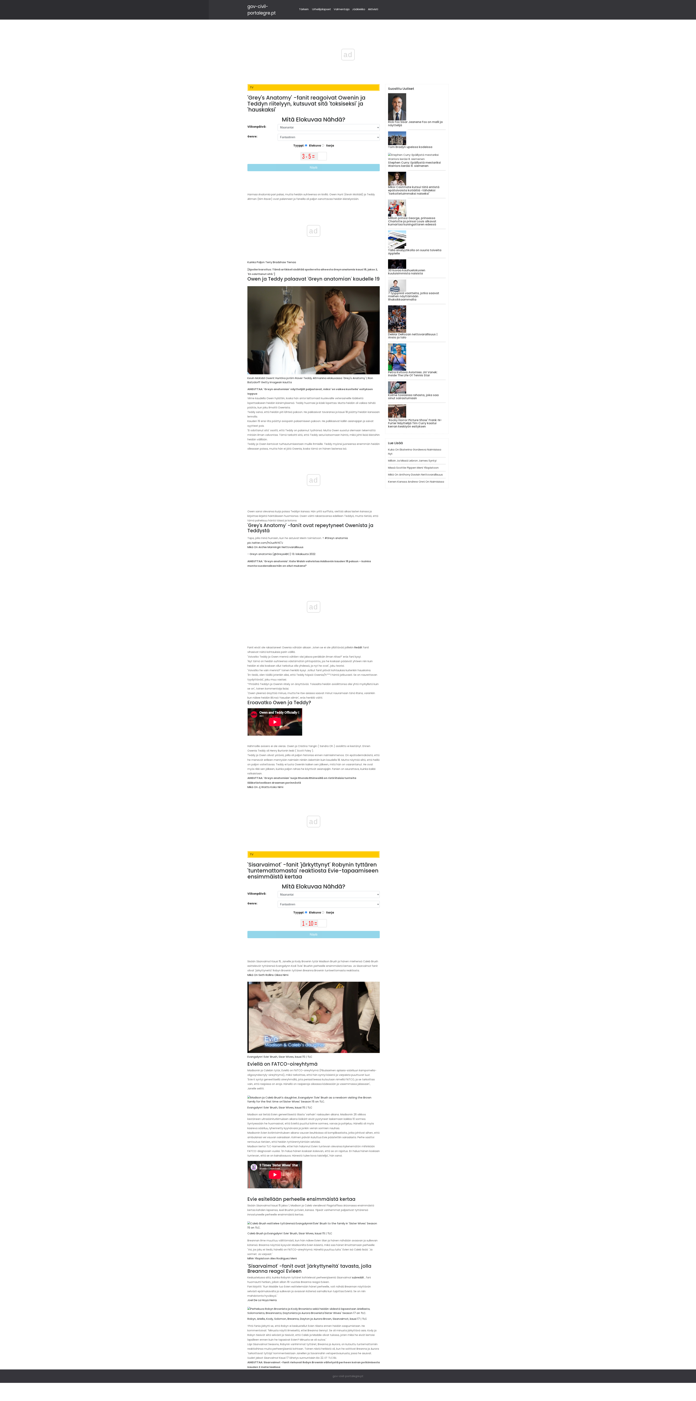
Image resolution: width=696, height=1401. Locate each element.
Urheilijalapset (321, 9)
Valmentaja (341, 9)
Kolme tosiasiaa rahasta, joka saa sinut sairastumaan (413, 396)
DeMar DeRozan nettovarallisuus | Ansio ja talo (413, 336)
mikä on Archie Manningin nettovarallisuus (275, 547)
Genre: (252, 136)
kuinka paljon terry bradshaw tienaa (271, 262)
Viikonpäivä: (256, 127)
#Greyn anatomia (336, 538)
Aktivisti (373, 9)
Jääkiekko (358, 9)
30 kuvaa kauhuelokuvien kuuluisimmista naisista (406, 272)
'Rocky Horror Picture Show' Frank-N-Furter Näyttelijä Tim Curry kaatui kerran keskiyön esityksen (415, 423)
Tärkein (304, 9)
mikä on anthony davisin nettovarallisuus (415, 474)
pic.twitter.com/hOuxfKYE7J (265, 543)
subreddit (357, 1277)
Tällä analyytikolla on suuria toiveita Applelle (414, 252)
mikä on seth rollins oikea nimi (267, 975)
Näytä (313, 167)
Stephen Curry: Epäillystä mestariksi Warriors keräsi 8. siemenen (414, 164)
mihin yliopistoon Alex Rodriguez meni (272, 1258)
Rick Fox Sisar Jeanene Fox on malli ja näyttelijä (415, 123)
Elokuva (314, 145)
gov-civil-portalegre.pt (348, 1376)
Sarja (330, 145)
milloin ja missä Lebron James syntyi (412, 460)
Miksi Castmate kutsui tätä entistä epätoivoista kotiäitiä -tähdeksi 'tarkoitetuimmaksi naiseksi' (413, 190)
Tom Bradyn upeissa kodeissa (410, 147)
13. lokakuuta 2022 (303, 554)
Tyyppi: (299, 145)
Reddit (358, 647)
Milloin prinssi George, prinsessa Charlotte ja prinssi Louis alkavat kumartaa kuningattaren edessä (412, 221)
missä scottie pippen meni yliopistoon (413, 468)
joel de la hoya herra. (262, 1300)
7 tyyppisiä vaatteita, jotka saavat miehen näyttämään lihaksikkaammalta (413, 296)
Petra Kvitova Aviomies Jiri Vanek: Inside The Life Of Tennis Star (413, 374)
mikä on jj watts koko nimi (265, 787)
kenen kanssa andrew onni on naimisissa (416, 482)
